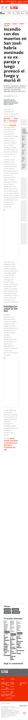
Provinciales (9, 698)
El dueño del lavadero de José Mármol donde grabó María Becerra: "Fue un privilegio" (7, 645)
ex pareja (12, 125)
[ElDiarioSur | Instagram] (22, 674)
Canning (19, 1)
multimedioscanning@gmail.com (8, 710)
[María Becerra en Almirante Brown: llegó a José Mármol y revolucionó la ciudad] (18, 635)
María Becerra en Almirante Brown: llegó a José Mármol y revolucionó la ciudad (20, 645)
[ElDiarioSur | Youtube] (25, 674)
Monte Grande (9, 13)
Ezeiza (7, 691)
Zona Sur (7, 612)
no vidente (22, 13)
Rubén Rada (12, 692)
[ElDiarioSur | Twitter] (25, 671)
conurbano (16, 612)
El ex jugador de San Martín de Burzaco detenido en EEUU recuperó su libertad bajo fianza (13, 648)
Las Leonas (13, 13)
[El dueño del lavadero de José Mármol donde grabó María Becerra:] (6, 634)
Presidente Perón (8, 695)
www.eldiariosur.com (6, 706)
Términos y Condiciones (6, 703)
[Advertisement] (14, 466)
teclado (12, 686)
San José (7, 118)
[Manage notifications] (24, 713)
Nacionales (4, 689)
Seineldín (12, 695)
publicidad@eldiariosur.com (8, 711)
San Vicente (8, 688)
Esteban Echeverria (11, 1)
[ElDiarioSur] (4, 672)
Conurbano (13, 121)
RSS (21, 684)
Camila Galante (12, 683)
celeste (12, 689)
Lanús (2, 686)
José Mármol (7, 632)
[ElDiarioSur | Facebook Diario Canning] (22, 671)
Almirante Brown (21, 633)
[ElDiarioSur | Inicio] (27, 679)
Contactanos (23, 683)
